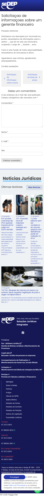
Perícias (18, 375)
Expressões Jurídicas (14, 417)
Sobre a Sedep (11, 385)
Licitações (21, 368)
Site (3, 150)
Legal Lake (18, 354)
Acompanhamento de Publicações (19, 361)
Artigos (8, 392)
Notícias (9, 389)
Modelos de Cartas (13, 403)
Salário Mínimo (11, 400)
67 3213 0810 (6, 425)
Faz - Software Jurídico (20, 345)
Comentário (7, 103)
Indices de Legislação (14, 414)
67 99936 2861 (7, 443)
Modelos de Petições (13, 410)
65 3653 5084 (6, 459)
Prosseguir (14, 477)
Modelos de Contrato (14, 407)
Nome (4, 132)
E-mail (4, 141)
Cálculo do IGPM (12, 396)
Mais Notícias (34, 187)
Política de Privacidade (16, 485)
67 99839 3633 (7, 430)
